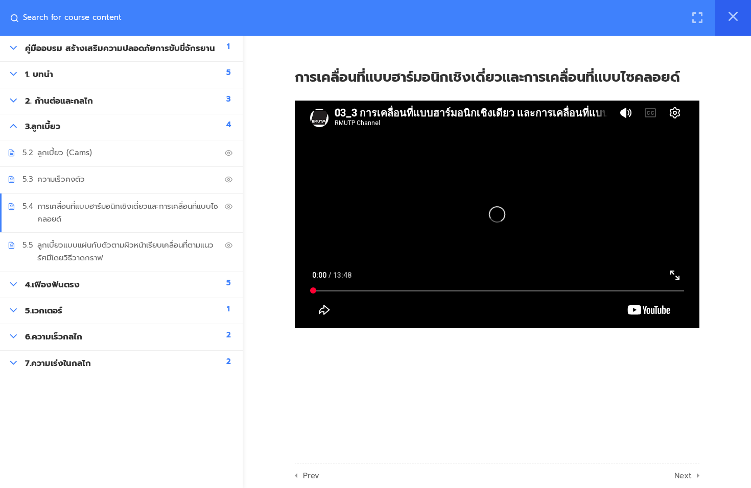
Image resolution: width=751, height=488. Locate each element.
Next (683, 475)
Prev (311, 475)
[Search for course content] (18, 18)
